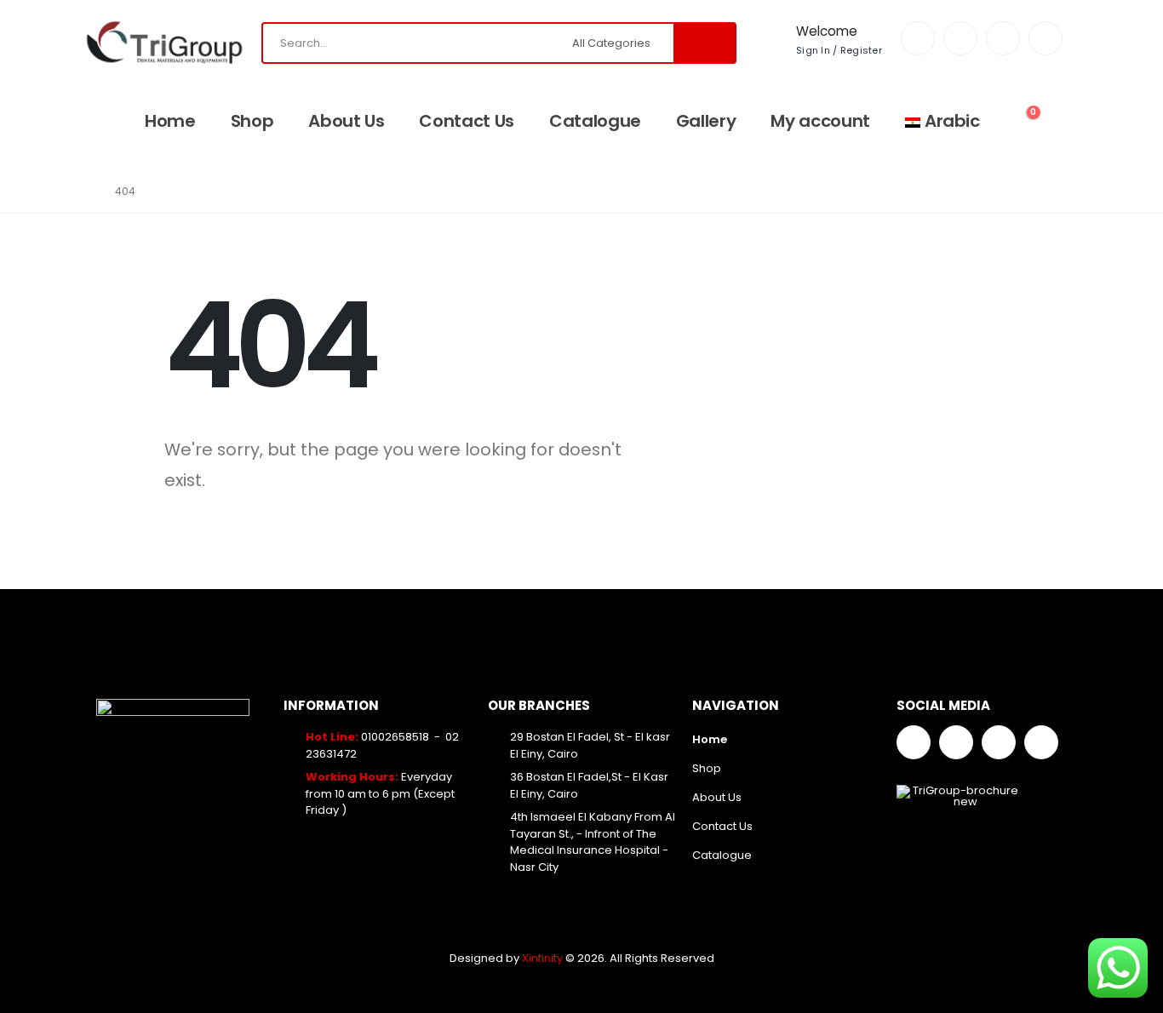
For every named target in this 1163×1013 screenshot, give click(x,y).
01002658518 (395, 737)
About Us (346, 121)
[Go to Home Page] (85, 191)
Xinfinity (543, 958)
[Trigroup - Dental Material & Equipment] (164, 42)
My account (820, 121)
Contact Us (466, 121)
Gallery (706, 121)
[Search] (704, 43)
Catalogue (595, 121)
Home (170, 121)
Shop (252, 121)
